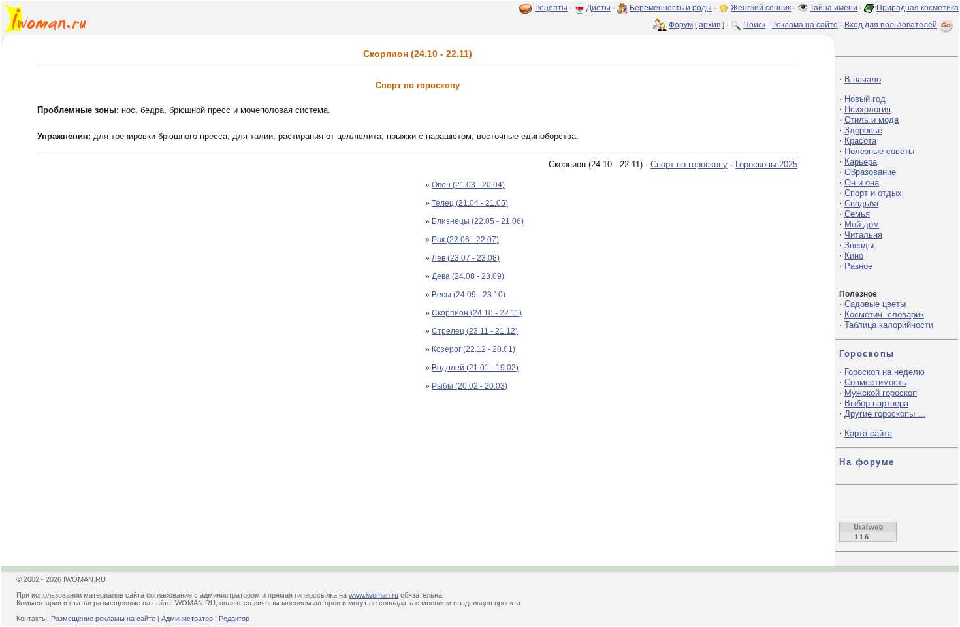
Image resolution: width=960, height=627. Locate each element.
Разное (858, 266)
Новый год (865, 99)
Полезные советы (879, 151)
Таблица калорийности (888, 325)
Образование (870, 172)
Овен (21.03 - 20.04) (468, 184)
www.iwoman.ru (373, 595)
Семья (857, 214)
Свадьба (861, 203)
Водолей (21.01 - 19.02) (475, 367)
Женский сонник (761, 7)
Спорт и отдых (873, 193)
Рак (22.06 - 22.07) (465, 239)
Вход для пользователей (890, 24)
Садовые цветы (875, 304)
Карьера (860, 162)
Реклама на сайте (805, 24)
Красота (860, 141)
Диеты (598, 7)
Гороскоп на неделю (884, 372)
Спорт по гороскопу (689, 164)
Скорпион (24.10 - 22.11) (477, 312)
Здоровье (863, 130)
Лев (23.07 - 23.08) (466, 258)
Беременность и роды (671, 7)
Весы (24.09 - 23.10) (468, 294)
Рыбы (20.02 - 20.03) (469, 386)
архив (709, 24)
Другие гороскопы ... (884, 414)
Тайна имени (833, 7)
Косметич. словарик (884, 314)
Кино (853, 256)
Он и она (861, 182)
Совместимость (875, 382)
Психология (867, 109)
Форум (681, 24)
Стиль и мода (871, 120)
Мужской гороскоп (880, 393)
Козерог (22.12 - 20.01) (473, 349)
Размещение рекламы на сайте (103, 618)
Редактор (234, 618)
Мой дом (861, 224)
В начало (862, 79)
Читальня (863, 235)
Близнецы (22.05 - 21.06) (478, 221)
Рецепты (551, 7)
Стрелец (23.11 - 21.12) (475, 331)
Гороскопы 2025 (766, 164)
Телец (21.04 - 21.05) (470, 203)
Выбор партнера (876, 403)
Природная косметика (917, 7)
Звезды (859, 245)
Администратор (187, 618)
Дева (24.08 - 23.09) (468, 276)
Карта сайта (868, 433)
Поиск (754, 24)
